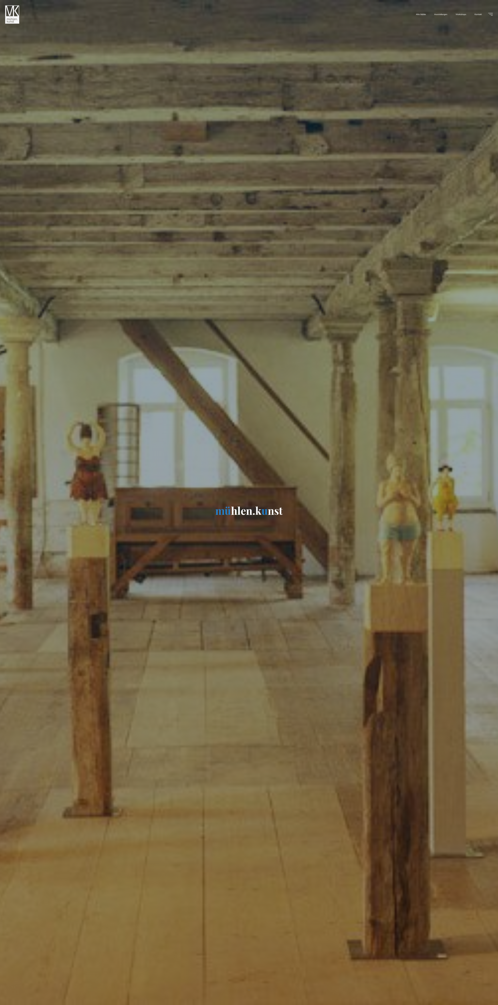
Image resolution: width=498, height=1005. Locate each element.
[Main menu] (490, 14)
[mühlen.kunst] (12, 14)
